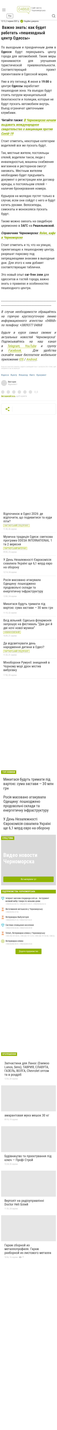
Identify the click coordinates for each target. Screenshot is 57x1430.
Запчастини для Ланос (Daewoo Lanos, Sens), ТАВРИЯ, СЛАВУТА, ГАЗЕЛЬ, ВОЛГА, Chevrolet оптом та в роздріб (26, 1069)
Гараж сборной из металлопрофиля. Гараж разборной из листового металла (27, 1249)
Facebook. (15, 350)
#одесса (5, 375)
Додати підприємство (28, 951)
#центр (14, 375)
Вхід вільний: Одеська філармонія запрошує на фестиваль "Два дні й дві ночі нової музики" (27, 624)
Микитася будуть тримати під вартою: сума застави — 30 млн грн (28, 606)
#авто (32, 375)
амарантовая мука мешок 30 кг (26, 1115)
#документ (41, 375)
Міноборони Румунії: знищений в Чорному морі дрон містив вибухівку (26, 666)
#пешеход (23, 375)
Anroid (31, 359)
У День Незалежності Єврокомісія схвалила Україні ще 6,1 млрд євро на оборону (27, 563)
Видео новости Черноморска (20, 858)
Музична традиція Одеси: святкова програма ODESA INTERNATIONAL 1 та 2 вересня (28, 540)
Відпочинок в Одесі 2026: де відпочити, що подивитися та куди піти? (27, 517)
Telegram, (16, 346)
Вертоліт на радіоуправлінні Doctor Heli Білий (24, 1202)
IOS (21, 359)
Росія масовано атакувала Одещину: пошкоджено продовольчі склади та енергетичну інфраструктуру (23, 585)
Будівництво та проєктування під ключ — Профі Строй (27, 1158)
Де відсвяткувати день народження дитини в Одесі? (23, 645)
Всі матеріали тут (28, 879)
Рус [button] (10, 16)
